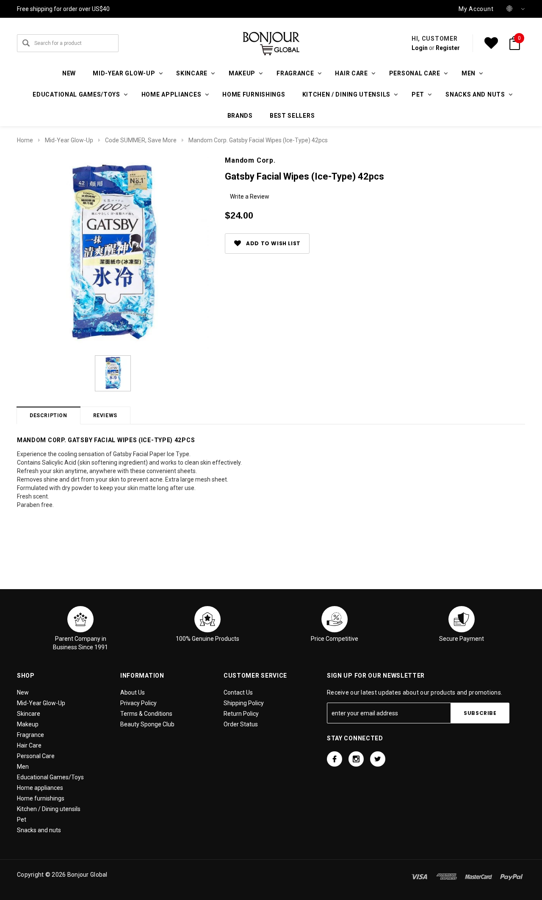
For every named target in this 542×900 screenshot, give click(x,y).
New (69, 73)
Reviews (105, 415)
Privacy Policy (138, 703)
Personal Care (36, 756)
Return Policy (241, 713)
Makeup (28, 724)
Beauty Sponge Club (147, 724)
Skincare (28, 713)
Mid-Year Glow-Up (69, 140)
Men (23, 766)
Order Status (241, 724)
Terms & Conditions (146, 713)
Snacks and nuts (39, 830)
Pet (21, 819)
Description (48, 415)
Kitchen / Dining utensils (48, 809)
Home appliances (40, 787)
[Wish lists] (491, 43)
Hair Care (29, 745)
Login (420, 47)
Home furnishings (253, 94)
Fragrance (30, 734)
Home (25, 140)
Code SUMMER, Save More (141, 140)
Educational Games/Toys (50, 777)
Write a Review (249, 196)
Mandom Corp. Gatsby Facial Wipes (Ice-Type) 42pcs (258, 140)
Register (448, 47)
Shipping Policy (244, 703)
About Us (132, 692)
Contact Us (238, 692)
